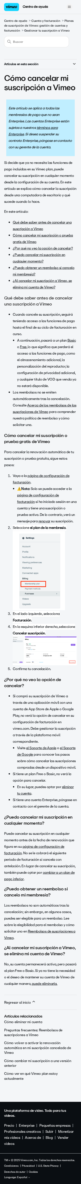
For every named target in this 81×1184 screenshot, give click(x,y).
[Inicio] (11, 7)
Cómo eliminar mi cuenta (23, 1022)
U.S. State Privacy (48, 1166)
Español (22, 1177)
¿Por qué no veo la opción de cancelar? (43, 248)
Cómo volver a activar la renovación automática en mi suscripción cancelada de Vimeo (37, 1048)
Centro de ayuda (35, 6)
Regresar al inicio (18, 1002)
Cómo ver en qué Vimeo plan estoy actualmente (31, 1076)
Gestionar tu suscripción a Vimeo (47, 30)
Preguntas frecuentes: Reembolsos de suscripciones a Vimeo (33, 1032)
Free (23, 347)
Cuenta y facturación (45, 20)
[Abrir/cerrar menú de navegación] (69, 6)
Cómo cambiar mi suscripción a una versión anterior (37, 1063)
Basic (71, 340)
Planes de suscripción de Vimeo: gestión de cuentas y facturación (39, 25)
